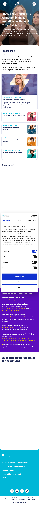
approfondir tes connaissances (11, 327)
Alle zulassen (19, 276)
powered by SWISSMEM (19, 502)
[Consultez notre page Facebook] (22, 491)
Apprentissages (7, 470)
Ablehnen (19, 288)
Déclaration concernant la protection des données (19, 498)
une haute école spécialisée (10, 310)
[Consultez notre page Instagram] (12, 491)
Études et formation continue (12, 474)
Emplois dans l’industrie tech (13, 467)
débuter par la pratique (8, 300)
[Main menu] (34, 4)
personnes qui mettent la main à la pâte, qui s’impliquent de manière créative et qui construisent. (18, 339)
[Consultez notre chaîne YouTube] (17, 491)
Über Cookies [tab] (32, 220)
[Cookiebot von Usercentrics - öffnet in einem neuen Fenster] (29, 215)
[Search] (5, 4)
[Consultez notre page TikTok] (27, 491)
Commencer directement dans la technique (15, 317)
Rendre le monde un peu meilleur (14, 463)
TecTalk (4, 478)
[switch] (34, 256)
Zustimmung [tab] (7, 220)
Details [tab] (19, 220)
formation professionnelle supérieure (13, 308)
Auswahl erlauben (19, 282)
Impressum (7, 498)
